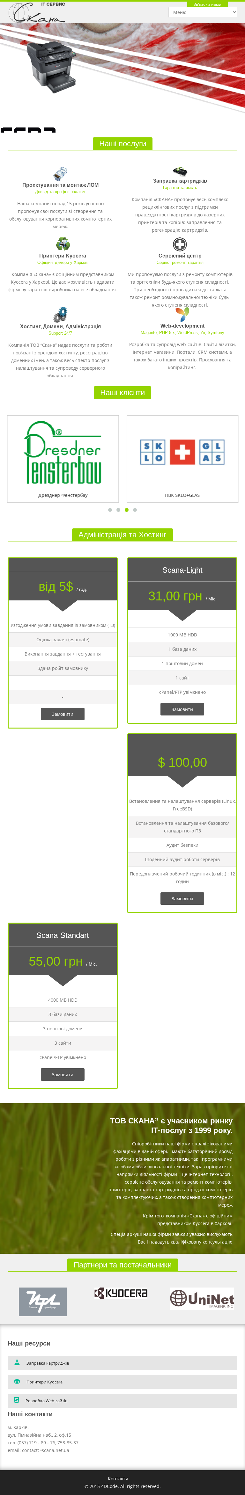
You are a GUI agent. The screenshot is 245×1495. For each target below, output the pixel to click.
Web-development (182, 326)
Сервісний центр (180, 255)
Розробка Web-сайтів (46, 1401)
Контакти (118, 1479)
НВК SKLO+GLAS (182, 495)
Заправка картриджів (180, 181)
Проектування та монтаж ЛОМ (60, 185)
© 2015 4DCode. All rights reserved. (123, 1486)
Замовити (62, 714)
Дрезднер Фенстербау (62, 495)
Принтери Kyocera (62, 255)
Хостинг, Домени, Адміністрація (60, 326)
